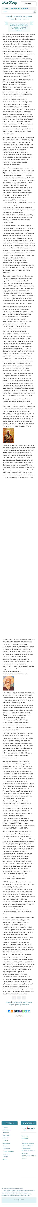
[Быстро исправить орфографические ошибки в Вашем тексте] (29, 1128)
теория (8, 16)
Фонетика (6, 1132)
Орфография (6, 1135)
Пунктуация (6, 1148)
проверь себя (17, 16)
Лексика (5, 1140)
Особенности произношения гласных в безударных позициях (29, 1141)
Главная (5, 8)
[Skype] (26, 1011)
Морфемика (6, 1138)
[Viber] (20, 1011)
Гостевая (5, 1156)
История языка (7, 1130)
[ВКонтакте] (9, 1011)
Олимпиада (6, 1154)
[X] (15, 1011)
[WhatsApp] (23, 1011)
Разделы (28, 4)
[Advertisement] (19, 559)
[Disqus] (19, 1042)
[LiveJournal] (17, 1011)
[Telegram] (29, 1011)
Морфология (6, 1143)
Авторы (5, 1159)
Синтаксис (6, 1146)
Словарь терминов (8, 1151)
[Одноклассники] (12, 1011)
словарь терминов (22, 19)
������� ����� (19, 8)
